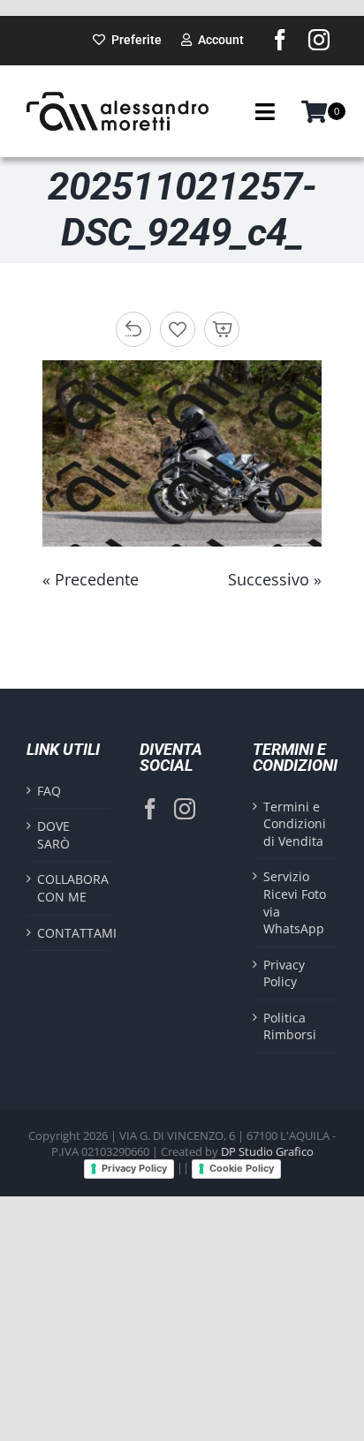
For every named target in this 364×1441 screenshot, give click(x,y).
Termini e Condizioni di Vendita (294, 823)
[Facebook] (150, 808)
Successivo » (275, 579)
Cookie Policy (241, 1168)
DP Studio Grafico (267, 1151)
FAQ (49, 790)
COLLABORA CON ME (69, 888)
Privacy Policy (284, 973)
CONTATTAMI (69, 932)
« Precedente (90, 579)
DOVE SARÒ (53, 835)
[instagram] (319, 39)
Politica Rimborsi (289, 1026)
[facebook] (280, 39)
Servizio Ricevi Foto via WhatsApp (294, 902)
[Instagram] (184, 808)
